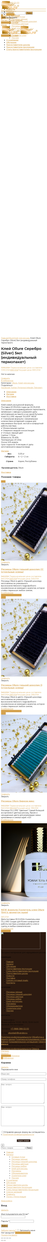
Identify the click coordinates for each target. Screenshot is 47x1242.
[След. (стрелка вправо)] (5, 1240)
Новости (10, 976)
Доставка (11, 396)
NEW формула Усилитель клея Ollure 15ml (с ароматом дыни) (22, 911)
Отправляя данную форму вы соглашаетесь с (23, 1133)
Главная (4, 338)
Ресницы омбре (13, 999)
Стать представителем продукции (22, 971)
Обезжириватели (14, 1006)
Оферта (42, 1042)
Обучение (11, 966)
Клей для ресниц (22, 338)
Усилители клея (13, 1008)
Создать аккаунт (23, 1233)
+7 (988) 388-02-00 (20, 1029)
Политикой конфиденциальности (18, 1134)
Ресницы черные (14, 992)
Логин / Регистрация (16, 1197)
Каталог (10, 964)
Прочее (10, 1011)
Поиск (29, 13)
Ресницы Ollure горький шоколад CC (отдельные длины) (22, 570)
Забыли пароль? (8, 1230)
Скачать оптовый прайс (17, 980)
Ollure (11, 338)
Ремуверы (11, 1004)
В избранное (7, 380)
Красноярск (6, 10)
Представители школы (17, 973)
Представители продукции (19, 969)
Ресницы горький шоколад (19, 994)
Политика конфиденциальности (16, 1037)
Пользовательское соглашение (23, 1042)
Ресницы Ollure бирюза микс (17, 801)
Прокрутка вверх (9, 1235)
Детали (10, 394)
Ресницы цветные (14, 996)
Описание (11, 392)
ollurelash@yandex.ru (17, 1033)
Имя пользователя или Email (15, 1214)
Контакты (10, 983)
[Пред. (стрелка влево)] (2, 1240)
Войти (4, 1226)
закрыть (4, 1067)
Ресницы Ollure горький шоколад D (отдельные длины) (21, 686)
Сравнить (5, 378)
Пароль (5, 1221)
